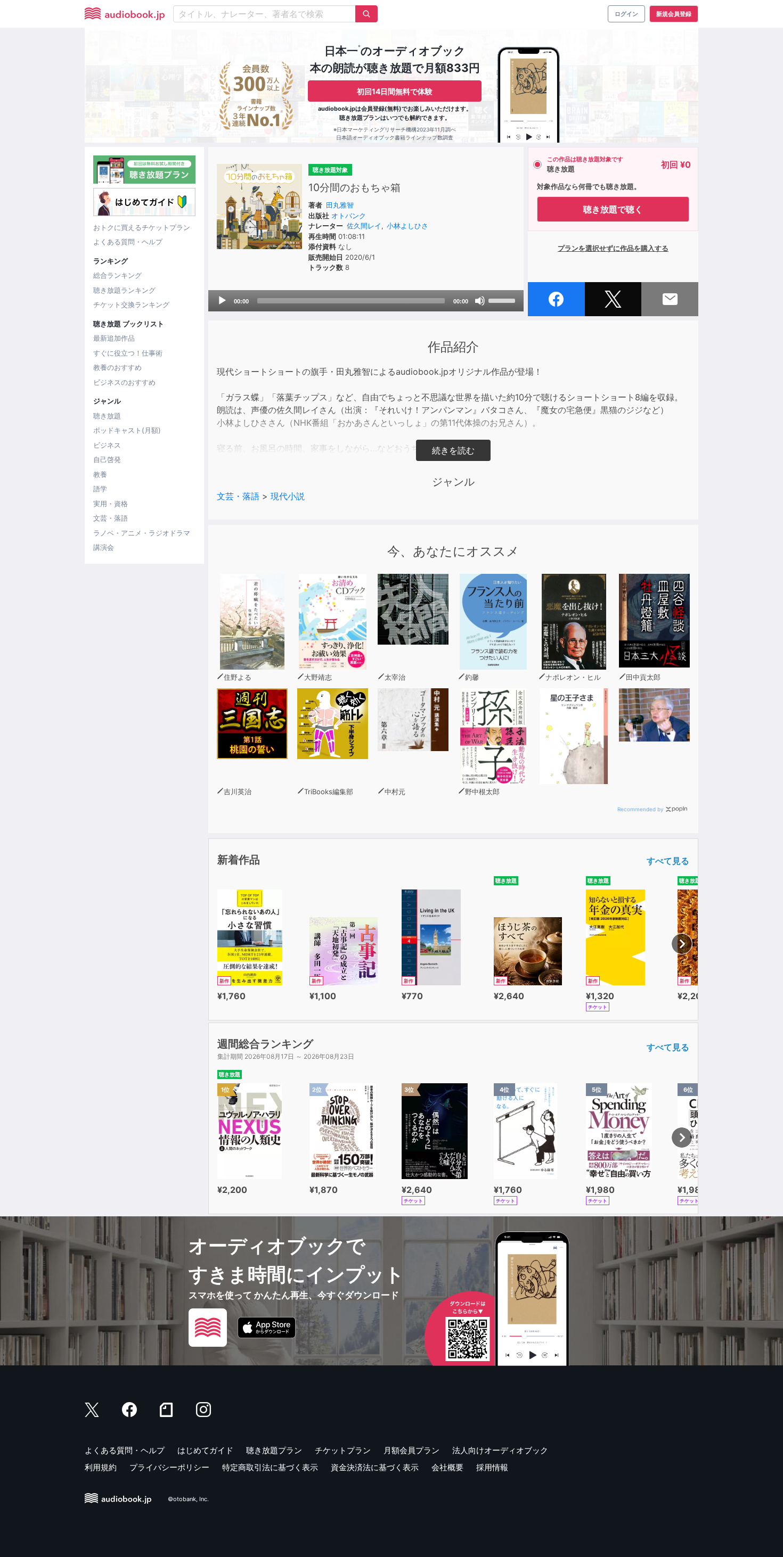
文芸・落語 (110, 518)
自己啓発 (107, 459)
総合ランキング (117, 275)
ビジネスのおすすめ (124, 382)
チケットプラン (343, 1450)
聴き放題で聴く (613, 209)
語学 (100, 488)
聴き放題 (107, 415)
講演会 (103, 547)
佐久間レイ (364, 225)
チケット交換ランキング (131, 304)
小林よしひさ (407, 225)
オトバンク (348, 215)
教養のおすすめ (117, 367)
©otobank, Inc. (188, 1499)
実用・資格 (110, 503)
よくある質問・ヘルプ (127, 241)
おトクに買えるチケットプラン (141, 227)
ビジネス (107, 445)
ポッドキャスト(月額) (127, 430)
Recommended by (640, 809)
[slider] (503, 299)
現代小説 (288, 496)
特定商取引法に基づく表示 (270, 1467)
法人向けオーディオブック (500, 1450)
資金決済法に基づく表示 (375, 1467)
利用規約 (101, 1467)
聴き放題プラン (274, 1450)
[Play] (222, 300)
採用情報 (492, 1467)
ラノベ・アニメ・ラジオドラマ (141, 533)
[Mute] (480, 300)
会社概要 (447, 1467)
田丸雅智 (340, 205)
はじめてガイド (205, 1450)
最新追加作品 (114, 338)
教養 (100, 474)
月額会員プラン (411, 1450)
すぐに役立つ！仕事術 (127, 353)
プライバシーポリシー (169, 1467)
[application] (366, 300)
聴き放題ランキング (124, 290)
